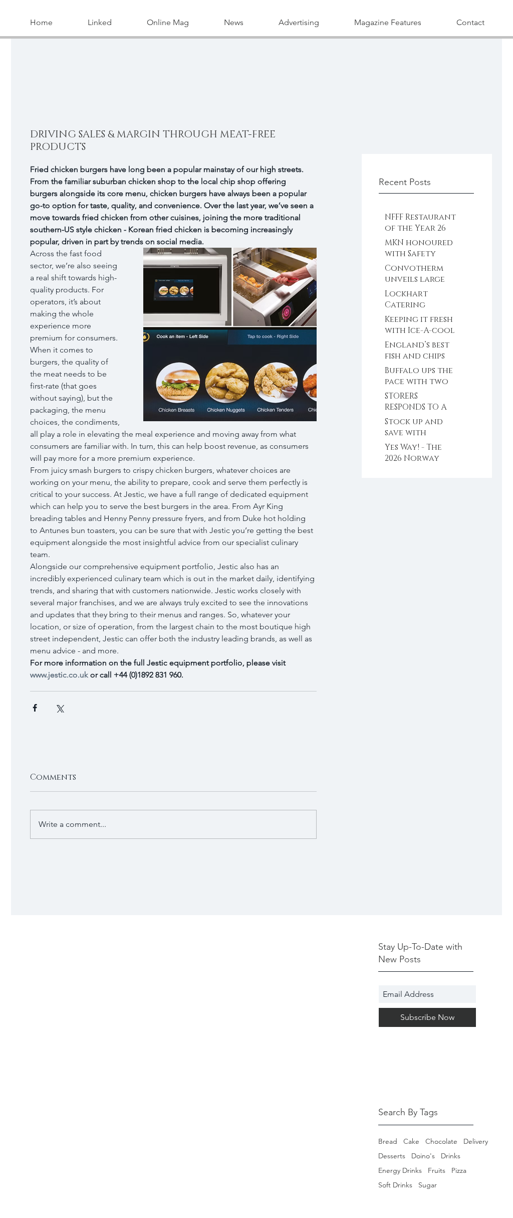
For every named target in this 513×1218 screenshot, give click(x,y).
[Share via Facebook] (35, 708)
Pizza (458, 1170)
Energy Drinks (400, 1170)
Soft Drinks (395, 1185)
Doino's (423, 1156)
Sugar (427, 1185)
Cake (411, 1141)
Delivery (475, 1141)
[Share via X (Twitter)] (59, 708)
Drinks (450, 1156)
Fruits (436, 1170)
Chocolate (441, 1141)
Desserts (391, 1156)
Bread (387, 1141)
